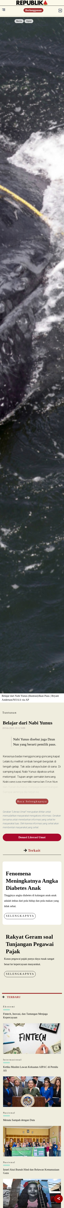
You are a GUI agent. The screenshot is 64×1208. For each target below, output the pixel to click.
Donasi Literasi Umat (32, 837)
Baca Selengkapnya (32, 801)
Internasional (12, 1059)
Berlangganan (33, 10)
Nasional (9, 1112)
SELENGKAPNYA (20, 915)
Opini (29, 21)
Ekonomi (9, 1006)
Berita (19, 21)
